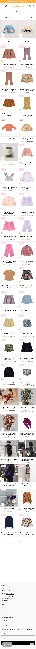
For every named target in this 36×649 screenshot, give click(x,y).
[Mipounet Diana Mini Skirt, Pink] (9, 226)
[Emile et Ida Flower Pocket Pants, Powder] (9, 78)
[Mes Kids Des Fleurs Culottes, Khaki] (9, 498)
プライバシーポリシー (29, 646)
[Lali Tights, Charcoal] (9, 152)
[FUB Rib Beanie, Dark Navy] (9, 372)
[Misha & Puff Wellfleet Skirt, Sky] (9, 29)
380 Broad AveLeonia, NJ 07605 (6, 589)
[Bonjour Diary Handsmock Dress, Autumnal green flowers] (27, 397)
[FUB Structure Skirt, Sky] (27, 300)
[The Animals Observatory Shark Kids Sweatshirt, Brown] (27, 498)
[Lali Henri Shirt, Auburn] (9, 127)
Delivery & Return (6, 614)
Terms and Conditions (7, 617)
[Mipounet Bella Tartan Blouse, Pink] (27, 250)
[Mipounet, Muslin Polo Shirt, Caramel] (9, 275)
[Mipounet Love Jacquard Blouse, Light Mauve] (27, 177)
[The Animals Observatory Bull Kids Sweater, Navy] (9, 522)
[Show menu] (2, 6)
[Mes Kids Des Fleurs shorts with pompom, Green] (27, 448)
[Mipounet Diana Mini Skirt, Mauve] (27, 201)
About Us (3, 608)
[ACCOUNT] (29, 6)
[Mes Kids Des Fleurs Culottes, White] (27, 473)
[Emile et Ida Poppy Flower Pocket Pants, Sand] (27, 103)
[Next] (30, 541)
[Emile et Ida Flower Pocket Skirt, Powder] (9, 54)
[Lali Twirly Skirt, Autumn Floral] (27, 127)
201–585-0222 (10, 593)
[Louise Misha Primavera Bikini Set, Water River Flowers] (9, 177)
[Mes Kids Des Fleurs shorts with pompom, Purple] (9, 473)
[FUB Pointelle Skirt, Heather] (9, 300)
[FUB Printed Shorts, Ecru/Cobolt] (27, 323)
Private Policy (5, 620)
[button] (6, 6)
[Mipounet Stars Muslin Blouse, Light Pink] (9, 201)
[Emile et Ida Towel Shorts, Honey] (9, 103)
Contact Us (4, 611)
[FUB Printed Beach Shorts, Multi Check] (27, 372)
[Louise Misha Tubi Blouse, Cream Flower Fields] (27, 152)
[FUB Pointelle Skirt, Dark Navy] (27, 347)
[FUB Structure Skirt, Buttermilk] (9, 323)
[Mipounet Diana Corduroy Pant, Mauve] (27, 226)
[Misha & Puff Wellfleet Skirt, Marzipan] (27, 29)
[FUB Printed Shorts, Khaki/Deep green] (9, 347)
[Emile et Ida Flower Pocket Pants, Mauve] (27, 54)
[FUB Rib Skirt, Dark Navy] (27, 275)
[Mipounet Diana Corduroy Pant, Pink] (9, 250)
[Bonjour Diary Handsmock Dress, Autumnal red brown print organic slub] (9, 422)
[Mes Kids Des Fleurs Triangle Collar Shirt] (9, 448)
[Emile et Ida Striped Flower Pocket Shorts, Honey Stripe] (27, 78)
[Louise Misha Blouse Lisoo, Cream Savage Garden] (9, 397)
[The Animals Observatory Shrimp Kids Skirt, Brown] (27, 522)
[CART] (33, 6)
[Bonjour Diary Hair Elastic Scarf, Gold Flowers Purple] (27, 422)
